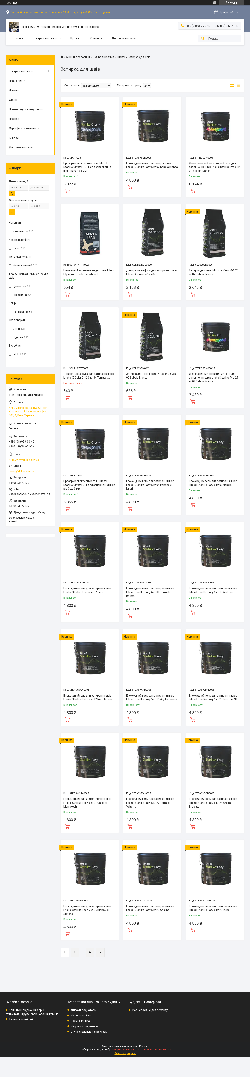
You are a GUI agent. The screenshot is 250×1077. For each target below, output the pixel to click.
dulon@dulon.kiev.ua (21, 471)
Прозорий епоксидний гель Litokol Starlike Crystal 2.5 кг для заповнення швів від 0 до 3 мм (87, 167)
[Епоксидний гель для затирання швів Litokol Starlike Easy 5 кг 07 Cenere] (89, 551)
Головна (18, 38)
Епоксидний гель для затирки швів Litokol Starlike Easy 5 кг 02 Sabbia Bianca (152, 165)
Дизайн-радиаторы (83, 1010)
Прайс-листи (17, 80)
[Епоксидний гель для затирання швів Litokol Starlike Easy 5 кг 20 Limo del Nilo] (215, 658)
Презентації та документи (26, 109)
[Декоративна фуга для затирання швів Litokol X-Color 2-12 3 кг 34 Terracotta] (89, 336)
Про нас (75, 38)
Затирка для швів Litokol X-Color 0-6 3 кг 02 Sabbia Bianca (151, 375)
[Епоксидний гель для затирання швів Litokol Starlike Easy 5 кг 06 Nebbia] (215, 444)
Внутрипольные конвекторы (89, 1031)
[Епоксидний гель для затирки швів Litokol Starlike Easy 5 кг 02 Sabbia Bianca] (152, 126)
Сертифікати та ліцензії (24, 128)
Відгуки (14, 137)
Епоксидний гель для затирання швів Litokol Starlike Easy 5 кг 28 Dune (213, 908)
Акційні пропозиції (78, 57)
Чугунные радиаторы (84, 1026)
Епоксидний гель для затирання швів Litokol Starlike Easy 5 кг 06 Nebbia (213, 482)
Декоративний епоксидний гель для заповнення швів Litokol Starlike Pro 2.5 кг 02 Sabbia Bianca (214, 377)
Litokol (121, 57)
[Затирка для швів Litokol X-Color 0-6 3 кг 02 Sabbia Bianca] (152, 336)
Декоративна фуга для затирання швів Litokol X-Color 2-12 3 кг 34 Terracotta (88, 375)
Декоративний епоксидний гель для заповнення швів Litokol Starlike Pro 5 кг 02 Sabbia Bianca (214, 167)
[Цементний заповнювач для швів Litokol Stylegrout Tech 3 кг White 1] (89, 233)
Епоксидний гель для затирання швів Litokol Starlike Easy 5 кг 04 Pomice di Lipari (150, 484)
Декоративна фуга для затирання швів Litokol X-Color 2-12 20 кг (151, 272)
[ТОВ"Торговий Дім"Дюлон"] (14, 27)
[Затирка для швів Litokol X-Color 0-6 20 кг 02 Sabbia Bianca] (215, 233)
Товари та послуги (45, 38)
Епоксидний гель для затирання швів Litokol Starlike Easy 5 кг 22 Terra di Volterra (150, 802)
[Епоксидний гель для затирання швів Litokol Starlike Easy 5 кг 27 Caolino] (152, 869)
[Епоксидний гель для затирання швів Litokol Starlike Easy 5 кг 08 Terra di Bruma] (152, 551)
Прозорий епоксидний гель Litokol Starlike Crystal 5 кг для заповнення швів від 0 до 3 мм (89, 484)
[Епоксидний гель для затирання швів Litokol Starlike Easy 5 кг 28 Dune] (215, 869)
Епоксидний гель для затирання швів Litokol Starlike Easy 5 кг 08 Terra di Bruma (150, 592)
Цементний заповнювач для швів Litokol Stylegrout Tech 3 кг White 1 (89, 272)
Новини (14, 90)
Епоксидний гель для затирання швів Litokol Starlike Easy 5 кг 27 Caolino (150, 908)
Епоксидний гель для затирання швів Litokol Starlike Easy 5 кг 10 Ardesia (213, 590)
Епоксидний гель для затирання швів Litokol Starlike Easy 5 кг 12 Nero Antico (87, 697)
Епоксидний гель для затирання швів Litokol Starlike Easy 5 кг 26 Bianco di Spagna (87, 910)
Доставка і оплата (124, 38)
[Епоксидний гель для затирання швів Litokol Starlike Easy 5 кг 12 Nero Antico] (89, 658)
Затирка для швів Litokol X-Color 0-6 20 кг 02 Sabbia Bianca (213, 272)
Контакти (96, 38)
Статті (13, 99)
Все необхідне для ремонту (150, 1010)
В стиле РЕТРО (80, 1020)
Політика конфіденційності (156, 1049)
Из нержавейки (81, 1015)
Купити (67, 190)
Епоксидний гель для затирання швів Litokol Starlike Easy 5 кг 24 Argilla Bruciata (213, 802)
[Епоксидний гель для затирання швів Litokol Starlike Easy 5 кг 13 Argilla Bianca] (152, 658)
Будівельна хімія (103, 57)
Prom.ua (143, 1046)
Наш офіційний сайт (22, 1019)
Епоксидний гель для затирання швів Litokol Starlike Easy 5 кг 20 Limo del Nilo (213, 697)
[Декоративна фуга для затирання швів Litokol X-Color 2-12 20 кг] (152, 233)
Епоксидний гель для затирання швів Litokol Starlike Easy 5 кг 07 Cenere (87, 590)
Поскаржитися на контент (125, 1049)
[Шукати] (202, 39)
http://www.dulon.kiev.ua (24, 459)
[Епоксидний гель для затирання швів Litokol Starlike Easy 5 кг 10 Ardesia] (215, 551)
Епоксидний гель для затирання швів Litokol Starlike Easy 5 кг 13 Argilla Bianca (151, 697)
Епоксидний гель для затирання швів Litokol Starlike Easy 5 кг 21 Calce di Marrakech (87, 802)
